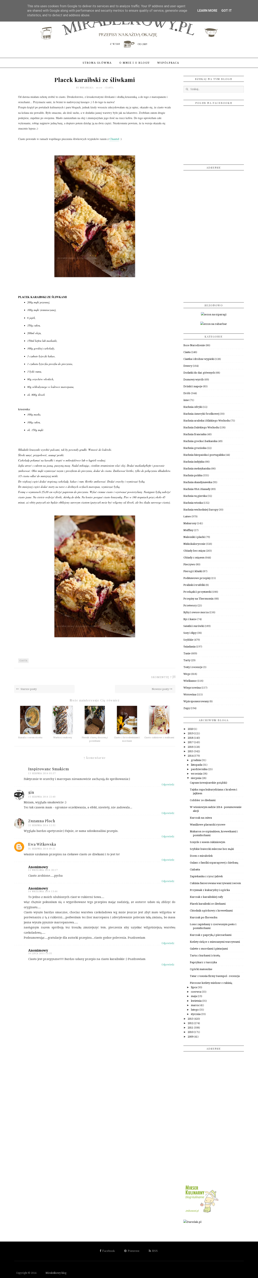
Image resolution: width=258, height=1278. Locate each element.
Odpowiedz (167, 784)
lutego (195, 1009)
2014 (191, 755)
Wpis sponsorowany (196, 701)
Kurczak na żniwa (201, 817)
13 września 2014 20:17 (43, 870)
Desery (187, 365)
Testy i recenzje (193, 667)
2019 (191, 733)
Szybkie (188, 639)
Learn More (207, 10)
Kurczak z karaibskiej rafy (206, 896)
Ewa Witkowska (42, 844)
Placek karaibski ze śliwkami (208, 903)
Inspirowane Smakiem (48, 768)
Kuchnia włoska (193, 502)
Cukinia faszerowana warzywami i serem (215, 883)
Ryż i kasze (190, 619)
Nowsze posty (161, 689)
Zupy (186, 708)
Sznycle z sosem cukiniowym (207, 842)
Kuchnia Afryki (192, 406)
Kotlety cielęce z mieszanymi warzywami (215, 941)
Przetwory (190, 605)
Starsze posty (28, 689)
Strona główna (97, 62)
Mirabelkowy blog (51, 1273)
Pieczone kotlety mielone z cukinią (211, 982)
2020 (191, 728)
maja (194, 996)
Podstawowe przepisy (197, 578)
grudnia (196, 760)
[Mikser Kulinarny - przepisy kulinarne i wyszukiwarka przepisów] (201, 1212)
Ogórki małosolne (201, 969)
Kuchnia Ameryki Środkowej (201, 413)
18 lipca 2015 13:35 (40, 953)
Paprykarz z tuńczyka (203, 962)
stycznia (196, 1014)
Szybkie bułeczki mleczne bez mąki (212, 848)
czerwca (196, 991)
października (199, 769)
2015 (191, 751)
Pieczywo (189, 564)
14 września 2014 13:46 (43, 891)
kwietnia (196, 1000)
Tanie (186, 653)
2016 (191, 746)
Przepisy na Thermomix (198, 598)
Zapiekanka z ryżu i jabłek (206, 876)
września (197, 773)
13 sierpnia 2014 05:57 (42, 773)
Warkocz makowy (62, 737)
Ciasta (109, 87)
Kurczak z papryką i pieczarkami (210, 934)
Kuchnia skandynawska (197, 482)
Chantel (114, 139)
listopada (197, 764)
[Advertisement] (213, 234)
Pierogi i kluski (192, 571)
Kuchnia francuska (194, 434)
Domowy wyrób (193, 379)
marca (195, 1005)
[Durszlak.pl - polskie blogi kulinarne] (192, 1221)
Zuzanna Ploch (41, 820)
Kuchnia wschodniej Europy (200, 509)
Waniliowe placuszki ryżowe (207, 824)
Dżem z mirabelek (201, 855)
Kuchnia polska (192, 475)
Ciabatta (195, 869)
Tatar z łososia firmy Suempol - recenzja (215, 976)
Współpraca (168, 62)
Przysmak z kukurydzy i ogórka (210, 890)
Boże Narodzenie (194, 345)
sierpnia (196, 778)
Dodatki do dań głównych (199, 372)
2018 (191, 737)
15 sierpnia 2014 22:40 (42, 797)
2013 (191, 1018)
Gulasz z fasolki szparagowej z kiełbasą (214, 862)
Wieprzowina (192, 687)
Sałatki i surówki (193, 626)
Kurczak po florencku (203, 917)
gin (31, 792)
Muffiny (188, 530)
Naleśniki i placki (194, 537)
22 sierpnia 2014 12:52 (42, 825)
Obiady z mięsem (193, 557)
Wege (186, 673)
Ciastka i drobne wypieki (198, 358)
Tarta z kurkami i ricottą (205, 955)
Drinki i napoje (192, 386)
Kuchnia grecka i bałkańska (200, 441)
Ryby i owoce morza (196, 612)
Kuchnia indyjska (193, 461)
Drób (186, 393)
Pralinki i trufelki (194, 584)
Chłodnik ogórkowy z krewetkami (211, 910)
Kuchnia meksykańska (196, 468)
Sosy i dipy (190, 632)
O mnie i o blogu (134, 62)
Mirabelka (87, 87)
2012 (191, 1023)
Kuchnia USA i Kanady (196, 489)
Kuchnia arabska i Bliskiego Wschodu (206, 420)
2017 (191, 742)
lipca (194, 987)
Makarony (189, 523)
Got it (226, 10)
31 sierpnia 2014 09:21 (42, 849)
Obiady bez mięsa (194, 550)
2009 (191, 1036)
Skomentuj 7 (161, 677)
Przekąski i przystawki (197, 591)
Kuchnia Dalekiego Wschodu (201, 427)
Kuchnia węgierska (195, 495)
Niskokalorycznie (194, 543)
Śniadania (189, 646)
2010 (191, 1032)
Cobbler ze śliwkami (202, 800)
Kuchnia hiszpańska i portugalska (204, 454)
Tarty (186, 660)
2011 (191, 1027)
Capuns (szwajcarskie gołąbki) (208, 782)
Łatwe (187, 516)
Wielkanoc (190, 680)
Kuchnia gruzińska (194, 447)
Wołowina (189, 694)
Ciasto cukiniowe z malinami (159, 737)
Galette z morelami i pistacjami (209, 948)
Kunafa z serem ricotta (30, 737)
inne (186, 400)
